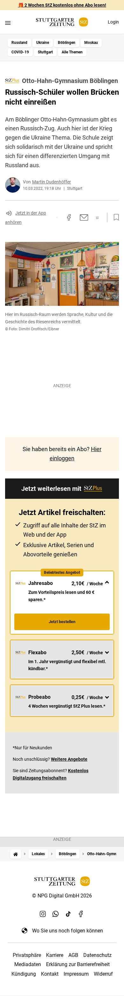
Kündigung (23, 974)
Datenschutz (97, 955)
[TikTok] (68, 914)
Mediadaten (27, 964)
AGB (73, 955)
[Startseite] (15, 854)
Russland (19, 42)
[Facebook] (81, 914)
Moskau (91, 42)
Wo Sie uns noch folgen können (67, 931)
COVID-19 (20, 52)
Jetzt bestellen (62, 621)
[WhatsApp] (56, 914)
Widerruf (103, 974)
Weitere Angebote (69, 759)
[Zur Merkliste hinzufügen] (114, 217)
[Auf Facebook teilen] (69, 217)
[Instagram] (43, 914)
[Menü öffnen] (7, 23)
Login (113, 21)
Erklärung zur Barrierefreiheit (78, 964)
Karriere (54, 955)
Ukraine (42, 42)
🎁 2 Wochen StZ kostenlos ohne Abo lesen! (62, 5)
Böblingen (66, 42)
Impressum (76, 974)
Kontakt (50, 974)
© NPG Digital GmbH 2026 (62, 896)
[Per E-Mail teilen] (84, 217)
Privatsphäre (27, 955)
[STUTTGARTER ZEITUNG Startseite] (62, 22)
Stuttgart (45, 52)
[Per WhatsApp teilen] (97, 217)
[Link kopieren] (57, 217)
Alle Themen (72, 52)
